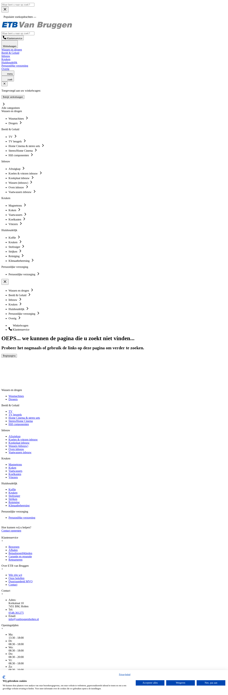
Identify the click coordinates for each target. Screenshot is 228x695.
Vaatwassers (15, 470)
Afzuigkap (14, 436)
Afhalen (13, 550)
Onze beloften (16, 578)
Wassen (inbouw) (18, 445)
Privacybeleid (124, 674)
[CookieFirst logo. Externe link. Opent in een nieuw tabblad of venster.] (4, 677)
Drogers (13, 399)
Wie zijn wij (15, 574)
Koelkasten (15, 474)
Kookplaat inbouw (19, 442)
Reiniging (14, 502)
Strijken (13, 499)
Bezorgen (14, 546)
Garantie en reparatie (20, 556)
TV (10, 411)
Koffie (12, 489)
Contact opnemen (11, 530)
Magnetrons (15, 464)
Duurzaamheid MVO (21, 581)
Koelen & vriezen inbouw (23, 439)
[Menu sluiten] (5, 9)
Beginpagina (9, 355)
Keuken (5, 59)
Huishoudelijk (9, 62)
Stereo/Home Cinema (21, 421)
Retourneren (15, 559)
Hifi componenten (19, 424)
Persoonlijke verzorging (14, 65)
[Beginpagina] (37, 28)
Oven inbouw (16, 449)
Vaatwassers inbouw (20, 452)
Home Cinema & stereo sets (24, 417)
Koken (12, 467)
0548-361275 (16, 612)
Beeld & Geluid (10, 52)
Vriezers (13, 477)
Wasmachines (16, 396)
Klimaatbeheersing (19, 505)
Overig (5, 68)
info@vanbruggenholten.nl (24, 619)
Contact (13, 584)
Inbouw (5, 56)
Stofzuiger (14, 495)
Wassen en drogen (11, 49)
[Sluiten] (4, 83)
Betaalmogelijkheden (20, 553)
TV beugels (15, 414)
